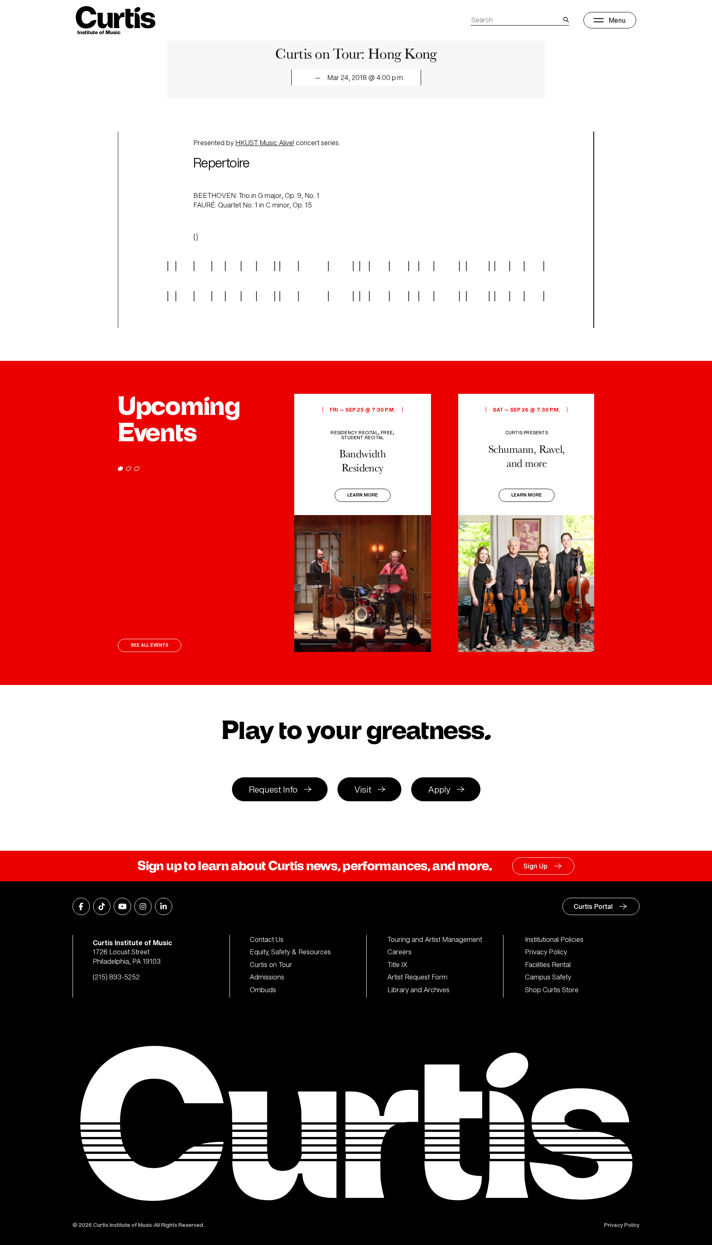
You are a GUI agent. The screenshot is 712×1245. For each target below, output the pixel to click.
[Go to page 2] (128, 468)
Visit (362, 789)
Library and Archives (418, 989)
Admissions (267, 976)
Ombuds (263, 989)
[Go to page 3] (136, 468)
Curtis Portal (593, 906)
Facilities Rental (548, 964)
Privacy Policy (546, 951)
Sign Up (535, 866)
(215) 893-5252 (116, 976)
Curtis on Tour (271, 964)
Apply (439, 789)
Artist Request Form (417, 976)
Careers (399, 951)
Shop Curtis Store (551, 989)
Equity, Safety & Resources (290, 951)
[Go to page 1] (120, 468)
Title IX (397, 964)
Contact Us (266, 939)
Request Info (273, 789)
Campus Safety (548, 976)
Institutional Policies (554, 939)
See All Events (150, 645)
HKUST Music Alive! (264, 143)
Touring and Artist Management (434, 939)
